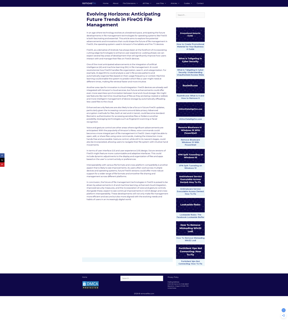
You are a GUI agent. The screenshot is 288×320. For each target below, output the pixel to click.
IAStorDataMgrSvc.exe (190, 119)
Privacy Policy (173, 277)
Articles (174, 3)
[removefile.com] (91, 3)
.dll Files (145, 3)
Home (105, 3)
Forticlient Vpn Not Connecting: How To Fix (190, 262)
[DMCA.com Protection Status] (90, 289)
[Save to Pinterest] (2, 164)
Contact (200, 3)
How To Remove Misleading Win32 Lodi (190, 239)
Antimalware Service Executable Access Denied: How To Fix (190, 191)
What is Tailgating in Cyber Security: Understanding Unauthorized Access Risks (190, 72)
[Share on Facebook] (2, 155)
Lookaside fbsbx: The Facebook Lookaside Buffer (190, 216)
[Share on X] (2, 160)
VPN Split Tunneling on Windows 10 (190, 166)
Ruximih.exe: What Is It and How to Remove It (190, 97)
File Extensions (129, 3)
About (115, 3)
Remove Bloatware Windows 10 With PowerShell (190, 142)
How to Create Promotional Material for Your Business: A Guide (190, 46)
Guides (187, 3)
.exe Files (160, 3)
